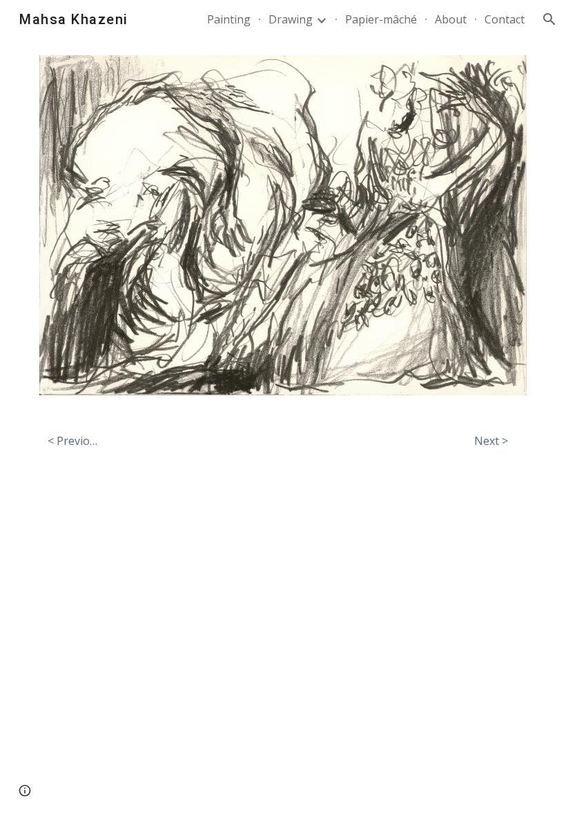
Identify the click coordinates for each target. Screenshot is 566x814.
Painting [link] (229, 19)
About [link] (451, 19)
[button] (549, 19)
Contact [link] (505, 19)
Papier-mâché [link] (381, 19)
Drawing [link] (291, 19)
